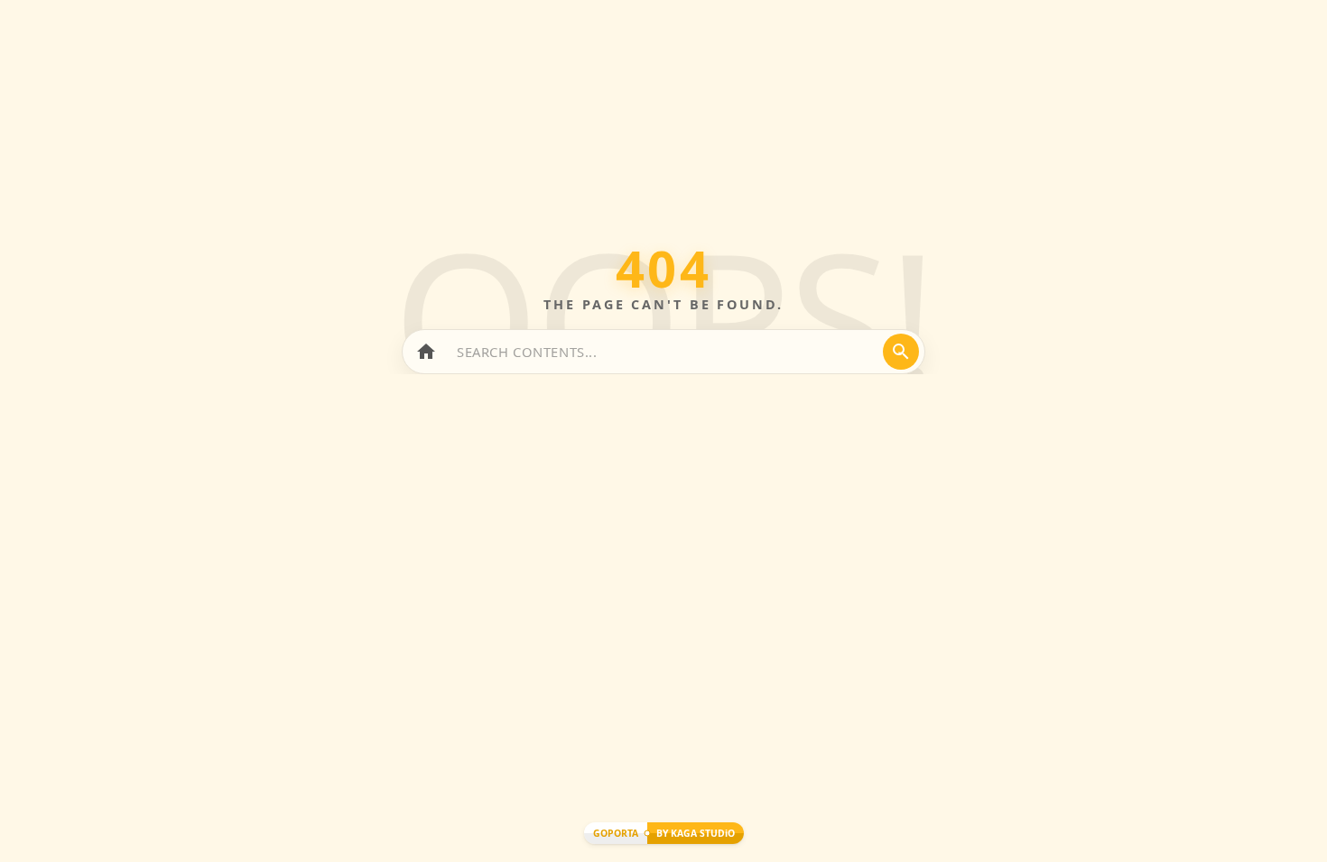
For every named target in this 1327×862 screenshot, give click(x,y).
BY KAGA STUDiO (695, 833)
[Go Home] (426, 352)
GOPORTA (615, 833)
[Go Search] (901, 352)
